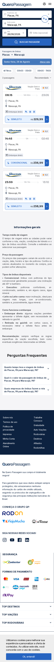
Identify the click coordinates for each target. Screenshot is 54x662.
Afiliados (38, 443)
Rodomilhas (39, 448)
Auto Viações (40, 429)
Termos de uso (10, 422)
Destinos (38, 439)
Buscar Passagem (30, 42)
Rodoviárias (39, 434)
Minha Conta (9, 439)
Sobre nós (8, 417)
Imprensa (7, 434)
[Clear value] (23, 33)
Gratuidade (39, 425)
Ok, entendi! (29, 656)
